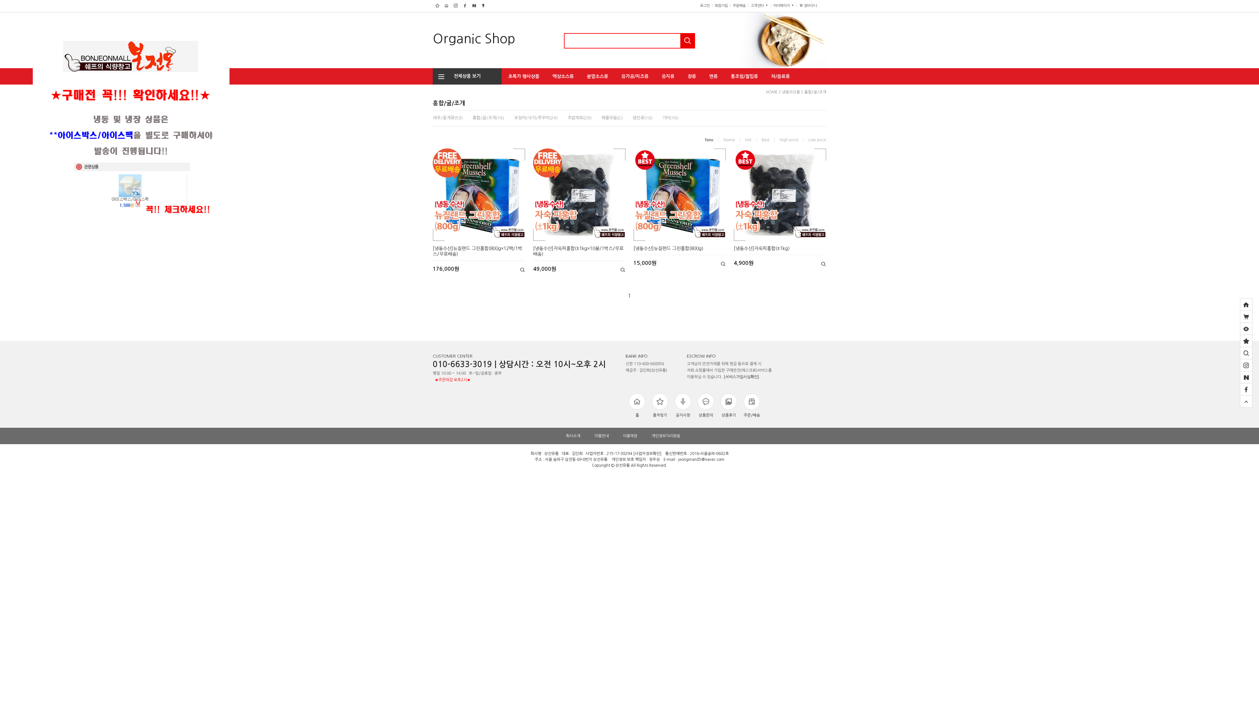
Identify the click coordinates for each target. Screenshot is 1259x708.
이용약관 (630, 436)
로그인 (705, 6)
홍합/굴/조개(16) (488, 118)
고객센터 (758, 6)
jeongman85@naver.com (701, 460)
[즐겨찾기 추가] (1246, 341)
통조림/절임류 (744, 76)
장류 (692, 76)
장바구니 (813, 6)
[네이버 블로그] (1246, 377)
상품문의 (706, 415)
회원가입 (721, 6)
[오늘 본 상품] (1246, 329)
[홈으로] (1246, 304)
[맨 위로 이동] (1246, 401)
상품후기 (729, 415)
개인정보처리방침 (665, 436)
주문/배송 (752, 415)
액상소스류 (563, 76)
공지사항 (683, 415)
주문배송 (739, 6)
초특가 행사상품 (523, 76)
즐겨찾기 (660, 415)
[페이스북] (1246, 389)
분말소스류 (597, 76)
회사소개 (573, 436)
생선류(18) (642, 118)
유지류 (668, 76)
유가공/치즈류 (635, 76)
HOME (772, 92)
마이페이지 (782, 6)
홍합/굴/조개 (815, 92)
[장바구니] (1246, 317)
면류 (713, 76)
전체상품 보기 (465, 76)
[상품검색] (1246, 353)
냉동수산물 (791, 92)
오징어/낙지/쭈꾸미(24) (536, 118)
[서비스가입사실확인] (741, 377)
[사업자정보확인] (647, 454)
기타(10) (670, 118)
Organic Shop (474, 38)
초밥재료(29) (579, 118)
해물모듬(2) (612, 118)
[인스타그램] (1246, 365)
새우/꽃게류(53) (448, 118)
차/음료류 (780, 76)
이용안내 (601, 436)
